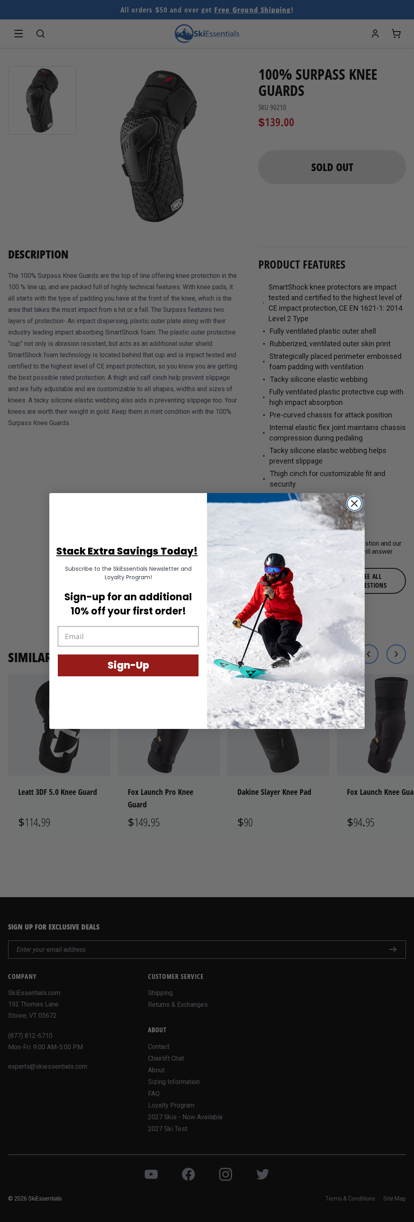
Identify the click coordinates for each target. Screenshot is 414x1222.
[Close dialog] (354, 503)
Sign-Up (128, 665)
